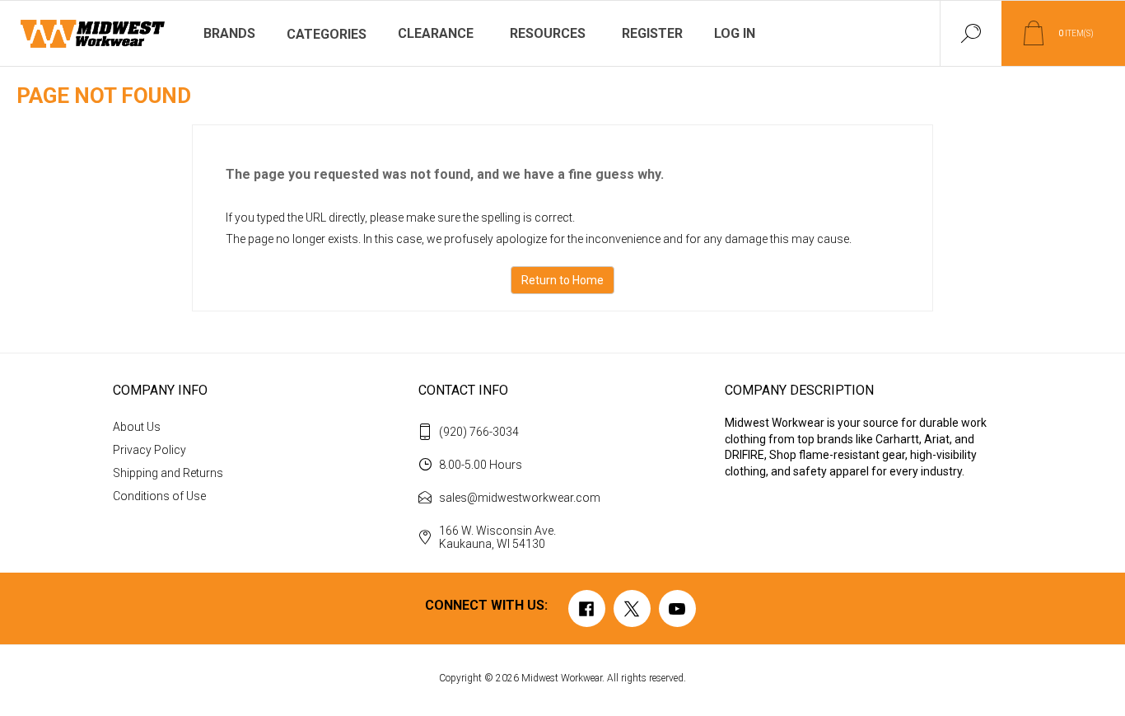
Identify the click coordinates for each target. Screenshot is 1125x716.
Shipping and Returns (168, 473)
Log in (734, 33)
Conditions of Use (159, 496)
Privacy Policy (149, 449)
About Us (137, 426)
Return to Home (562, 280)
